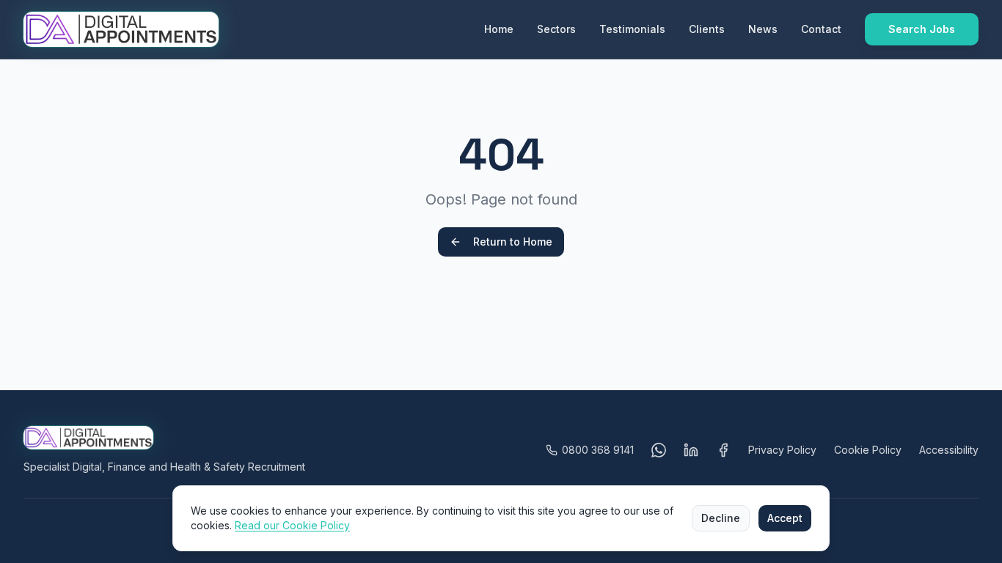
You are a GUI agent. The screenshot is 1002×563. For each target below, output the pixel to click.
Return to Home (512, 241)
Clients (707, 29)
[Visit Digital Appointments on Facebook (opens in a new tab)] (723, 450)
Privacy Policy (782, 450)
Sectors (556, 29)
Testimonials (632, 29)
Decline (720, 518)
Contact (821, 29)
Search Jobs (921, 29)
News (763, 29)
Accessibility (949, 450)
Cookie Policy (868, 450)
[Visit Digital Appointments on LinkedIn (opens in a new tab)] (691, 450)
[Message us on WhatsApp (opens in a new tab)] (658, 450)
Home (498, 29)
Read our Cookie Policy (292, 525)
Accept (784, 518)
